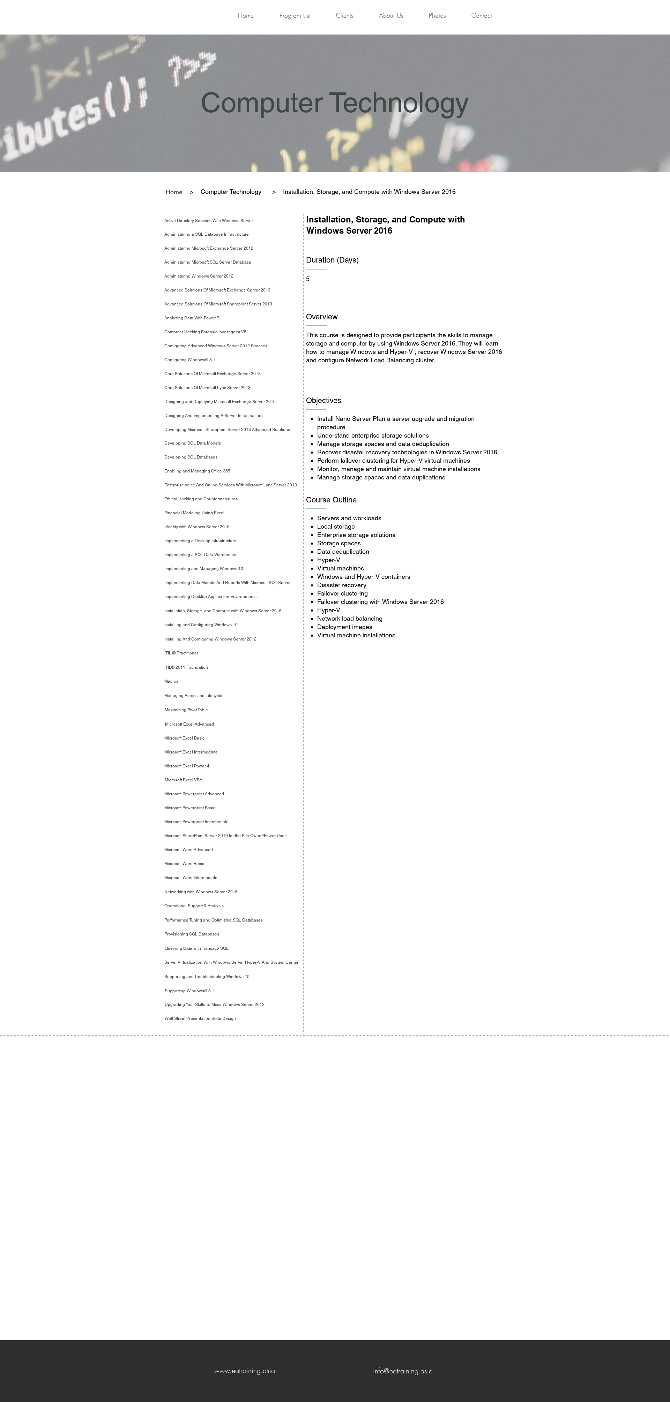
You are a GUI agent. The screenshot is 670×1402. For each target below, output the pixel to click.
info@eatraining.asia (403, 1371)
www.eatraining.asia (244, 1370)
